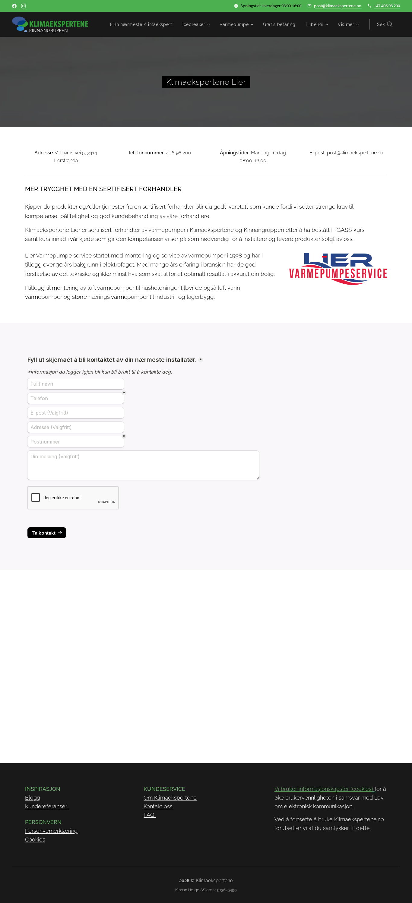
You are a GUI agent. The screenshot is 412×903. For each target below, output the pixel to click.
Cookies (35, 839)
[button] (384, 24)
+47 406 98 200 (387, 5)
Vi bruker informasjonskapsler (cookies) (324, 789)
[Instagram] (23, 6)
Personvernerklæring (51, 831)
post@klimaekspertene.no (337, 5)
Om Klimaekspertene (170, 797)
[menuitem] (141, 24)
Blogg (32, 797)
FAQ (150, 815)
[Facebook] (14, 6)
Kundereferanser (47, 806)
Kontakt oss (158, 806)
